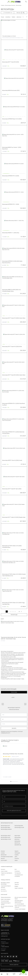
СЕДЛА (16, 860)
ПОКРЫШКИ (17, 853)
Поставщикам (18, 873)
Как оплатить (4, 891)
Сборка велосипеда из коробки (5, 903)
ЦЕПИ (16, 856)
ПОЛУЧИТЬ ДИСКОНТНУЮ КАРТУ (14, 810)
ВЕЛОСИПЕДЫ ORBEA (5, 827)
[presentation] (14, 49)
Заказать (14, 728)
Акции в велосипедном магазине (6, 886)
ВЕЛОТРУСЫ (17, 843)
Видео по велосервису (5, 899)
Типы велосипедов (5, 901)
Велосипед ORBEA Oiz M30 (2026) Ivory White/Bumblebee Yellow (11, 290)
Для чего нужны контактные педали (7, 907)
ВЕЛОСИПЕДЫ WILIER (19, 827)
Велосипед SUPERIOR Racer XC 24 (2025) (12, 119)
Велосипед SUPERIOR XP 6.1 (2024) (10, 204)
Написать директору (14, 964)
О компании (17, 871)
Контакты (3, 869)
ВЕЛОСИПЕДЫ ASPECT (6, 835)
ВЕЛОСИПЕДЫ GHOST (5, 837)
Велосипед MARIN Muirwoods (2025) (11, 90)
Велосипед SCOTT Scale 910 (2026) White (12, 346)
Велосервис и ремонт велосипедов (5, 883)
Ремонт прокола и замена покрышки (20, 906)
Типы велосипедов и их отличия (9, 36)
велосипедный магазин (7, 822)
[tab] (6, 173)
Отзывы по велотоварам (20, 909)
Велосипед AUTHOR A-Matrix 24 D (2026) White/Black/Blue (12, 546)
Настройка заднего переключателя (19, 901)
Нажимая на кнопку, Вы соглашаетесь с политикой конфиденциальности (12, 732)
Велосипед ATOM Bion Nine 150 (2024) (13, 753)
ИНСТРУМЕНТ (4, 860)
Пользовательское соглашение (19, 875)
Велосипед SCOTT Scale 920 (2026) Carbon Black (13, 375)
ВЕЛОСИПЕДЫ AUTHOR (6, 839)
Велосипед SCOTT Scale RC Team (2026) (11, 488)
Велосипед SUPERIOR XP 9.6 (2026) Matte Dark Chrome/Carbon (13, 432)
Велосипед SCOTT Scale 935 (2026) (10, 62)
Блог (2, 619)
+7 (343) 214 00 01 (5, 943)
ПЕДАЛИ (16, 851)
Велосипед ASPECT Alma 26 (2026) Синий (12, 460)
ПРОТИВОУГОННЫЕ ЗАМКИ (7, 856)
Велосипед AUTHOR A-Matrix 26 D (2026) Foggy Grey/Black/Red (13, 603)
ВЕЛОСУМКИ (3, 854)
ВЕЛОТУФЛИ (17, 835)
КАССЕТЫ (17, 858)
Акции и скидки (4, 871)
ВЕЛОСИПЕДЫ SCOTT (5, 825)
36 (19, 611)
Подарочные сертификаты (6, 873)
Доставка (17, 882)
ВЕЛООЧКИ (17, 839)
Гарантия (17, 884)
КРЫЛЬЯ (3, 851)
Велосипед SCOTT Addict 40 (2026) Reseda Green (13, 517)
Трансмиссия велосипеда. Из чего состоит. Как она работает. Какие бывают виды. (13, 638)
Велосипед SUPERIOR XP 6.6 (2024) (10, 175)
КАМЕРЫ (16, 854)
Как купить (3, 889)
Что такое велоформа (19, 903)
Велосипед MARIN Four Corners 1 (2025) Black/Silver (11, 148)
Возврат (16, 886)
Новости (3, 874)
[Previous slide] (3, 704)
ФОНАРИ (3, 858)
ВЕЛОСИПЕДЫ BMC (19, 825)
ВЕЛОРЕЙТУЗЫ (18, 844)
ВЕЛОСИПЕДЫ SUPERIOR (6, 829)
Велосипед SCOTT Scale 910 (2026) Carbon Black (13, 318)
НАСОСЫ (3, 853)
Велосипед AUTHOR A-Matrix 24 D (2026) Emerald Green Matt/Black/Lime (14, 575)
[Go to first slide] (25, 704)
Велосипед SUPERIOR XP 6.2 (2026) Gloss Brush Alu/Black (13, 404)
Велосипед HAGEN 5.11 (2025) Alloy (10, 232)
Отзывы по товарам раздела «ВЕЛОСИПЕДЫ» (10, 741)
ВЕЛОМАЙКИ (17, 841)
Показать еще (14, 614)
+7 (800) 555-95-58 (5, 946)
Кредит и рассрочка (19, 888)
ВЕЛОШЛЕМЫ (18, 837)
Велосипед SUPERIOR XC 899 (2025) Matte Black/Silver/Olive (12, 262)
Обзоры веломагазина (6, 897)
